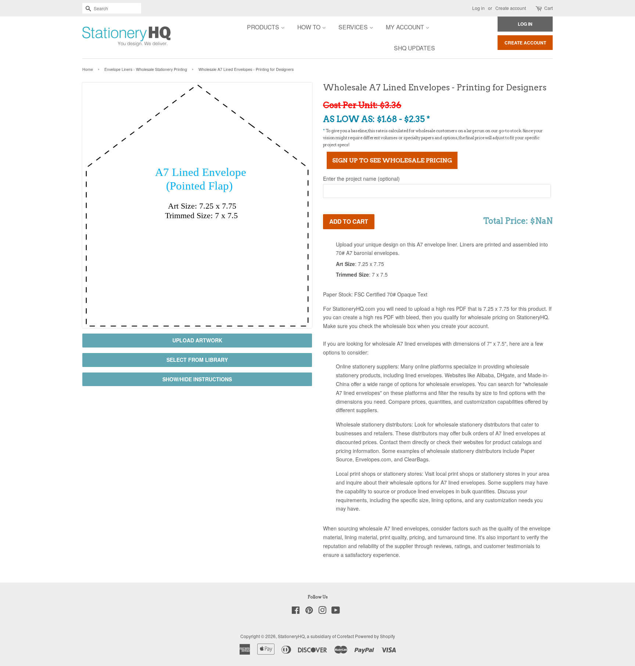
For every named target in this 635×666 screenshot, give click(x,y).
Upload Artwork (197, 340)
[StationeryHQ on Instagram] (322, 611)
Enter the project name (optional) (361, 178)
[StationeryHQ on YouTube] (335, 611)
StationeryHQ (291, 636)
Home (87, 69)
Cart (548, 8)
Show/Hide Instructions (197, 379)
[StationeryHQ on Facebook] (295, 611)
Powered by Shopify (375, 636)
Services (353, 27)
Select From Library (197, 359)
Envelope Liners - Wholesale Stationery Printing (145, 69)
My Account (406, 27)
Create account (510, 8)
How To (309, 27)
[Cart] (539, 8)
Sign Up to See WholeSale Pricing (392, 160)
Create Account (525, 42)
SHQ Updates (414, 48)
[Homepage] (106, 37)
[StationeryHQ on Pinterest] (309, 611)
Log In (525, 24)
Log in (478, 8)
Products (264, 27)
